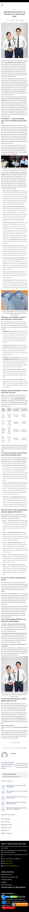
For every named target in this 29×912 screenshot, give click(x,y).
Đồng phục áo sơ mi (6, 827)
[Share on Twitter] (13, 742)
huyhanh (21, 20)
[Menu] (2, 5)
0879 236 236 (9, 861)
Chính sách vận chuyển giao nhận (9, 877)
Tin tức (14, 747)
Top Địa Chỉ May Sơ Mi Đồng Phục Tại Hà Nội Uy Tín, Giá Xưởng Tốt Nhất (21, 765)
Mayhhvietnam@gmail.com (12, 866)
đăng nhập (10, 776)
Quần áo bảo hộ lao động (3, 430)
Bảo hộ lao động (5, 822)
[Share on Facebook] (10, 742)
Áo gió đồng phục (5, 819)
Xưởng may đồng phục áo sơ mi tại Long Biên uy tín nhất (16, 797)
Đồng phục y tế (5, 830)
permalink (24, 747)
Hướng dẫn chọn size (6, 874)
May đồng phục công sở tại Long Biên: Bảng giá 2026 (16, 786)
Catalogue (3, 882)
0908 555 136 (9, 863)
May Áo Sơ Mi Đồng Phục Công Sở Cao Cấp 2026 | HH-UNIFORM (16, 808)
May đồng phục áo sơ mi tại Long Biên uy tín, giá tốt (17, 791)
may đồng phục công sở (9, 359)
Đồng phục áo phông (6, 824)
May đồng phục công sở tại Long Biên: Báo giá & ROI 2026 (16, 803)
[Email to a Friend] (16, 742)
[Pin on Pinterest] (18, 742)
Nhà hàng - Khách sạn (6, 833)
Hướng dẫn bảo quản (6, 885)
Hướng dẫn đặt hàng (6, 879)
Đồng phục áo (6, 331)
